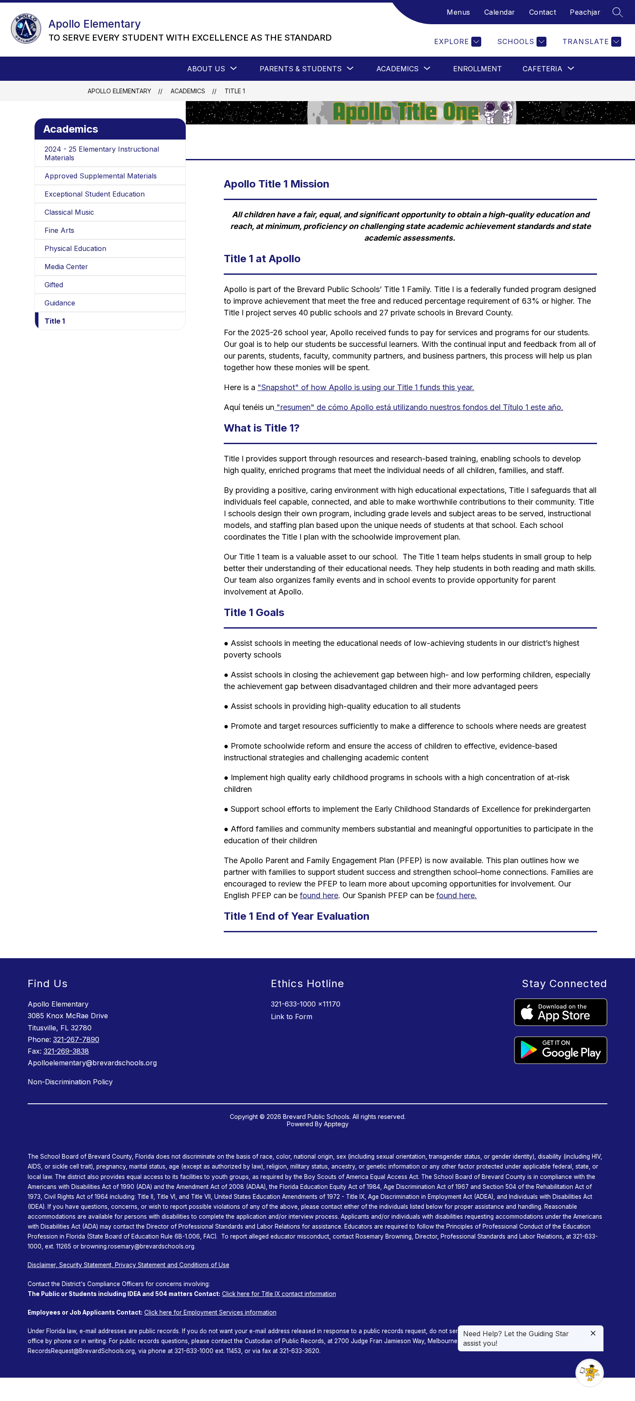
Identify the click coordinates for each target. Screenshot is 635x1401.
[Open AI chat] (590, 1373)
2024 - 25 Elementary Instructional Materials (101, 153)
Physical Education (75, 248)
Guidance (59, 303)
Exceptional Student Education (94, 194)
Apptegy (336, 1124)
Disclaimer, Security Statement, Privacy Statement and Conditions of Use (128, 1264)
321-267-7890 (76, 1039)
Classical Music (69, 212)
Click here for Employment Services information (210, 1312)
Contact (542, 12)
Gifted (53, 284)
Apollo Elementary (119, 91)
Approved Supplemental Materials (100, 176)
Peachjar (585, 12)
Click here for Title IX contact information (279, 1293)
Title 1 (235, 91)
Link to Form (291, 1016)
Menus (458, 12)
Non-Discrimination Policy (70, 1081)
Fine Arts (59, 230)
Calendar (499, 12)
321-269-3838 (66, 1051)
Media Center (66, 266)
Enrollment (477, 68)
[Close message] (593, 1334)
